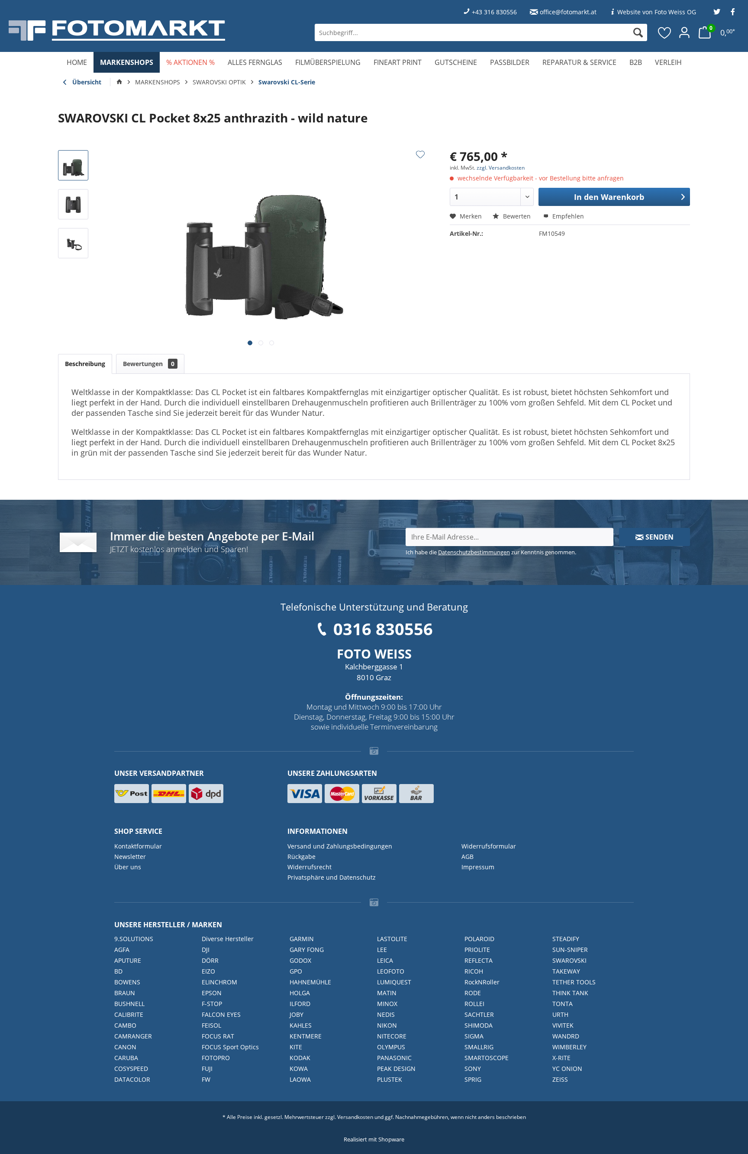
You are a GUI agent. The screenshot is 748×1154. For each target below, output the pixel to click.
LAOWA (300, 1079)
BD (118, 971)
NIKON (387, 1025)
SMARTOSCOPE (486, 1058)
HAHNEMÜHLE (310, 982)
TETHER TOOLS (574, 982)
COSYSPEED (131, 1068)
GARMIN (302, 939)
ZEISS (560, 1079)
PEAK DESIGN (396, 1068)
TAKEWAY (566, 971)
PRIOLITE (477, 949)
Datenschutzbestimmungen (474, 552)
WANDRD (565, 1036)
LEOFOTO (390, 971)
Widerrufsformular (488, 846)
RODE (472, 993)
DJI (206, 949)
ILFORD (300, 1004)
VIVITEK (563, 1025)
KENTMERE (306, 1036)
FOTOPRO (216, 1058)
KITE (296, 1047)
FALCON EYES (221, 1014)
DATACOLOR (132, 1079)
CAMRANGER (133, 1036)
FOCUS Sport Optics (230, 1047)
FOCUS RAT (218, 1036)
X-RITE (561, 1058)
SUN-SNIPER (570, 949)
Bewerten (516, 216)
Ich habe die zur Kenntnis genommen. (491, 552)
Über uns (127, 867)
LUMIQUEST (394, 982)
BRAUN (124, 993)
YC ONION (567, 1068)
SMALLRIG (478, 1047)
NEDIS (386, 1014)
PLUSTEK (389, 1079)
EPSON (212, 993)
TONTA (562, 1004)
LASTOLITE (392, 939)
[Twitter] (717, 12)
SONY (472, 1068)
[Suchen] (638, 32)
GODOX (300, 960)
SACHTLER (479, 1014)
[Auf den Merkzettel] (420, 154)
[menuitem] (481, 32)
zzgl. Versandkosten (501, 167)
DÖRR (210, 960)
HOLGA (300, 993)
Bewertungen (148, 364)
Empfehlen (567, 216)
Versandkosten (355, 1117)
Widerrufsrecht (309, 867)
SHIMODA (478, 1025)
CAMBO (125, 1025)
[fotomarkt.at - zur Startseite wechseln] (136, 30)
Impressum (477, 867)
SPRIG (472, 1079)
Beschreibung (85, 364)
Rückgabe (301, 856)
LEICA (385, 960)
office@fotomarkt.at (568, 12)
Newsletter (130, 856)
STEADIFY (565, 939)
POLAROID (479, 939)
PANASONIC (394, 1058)
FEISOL (211, 1025)
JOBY (296, 1014)
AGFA (121, 949)
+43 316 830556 (494, 12)
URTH (560, 1014)
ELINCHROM (219, 982)
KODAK (300, 1058)
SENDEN (659, 537)
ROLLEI (474, 1004)
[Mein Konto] (684, 32)
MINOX (387, 1004)
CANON (125, 1047)
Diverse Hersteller (228, 939)
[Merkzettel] (665, 32)
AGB (467, 856)
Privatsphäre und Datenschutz (331, 877)
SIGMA (474, 1036)
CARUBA (126, 1058)
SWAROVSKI (569, 960)
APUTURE (127, 960)
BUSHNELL (129, 1004)
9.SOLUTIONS (133, 939)
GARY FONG (307, 949)
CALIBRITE (128, 1014)
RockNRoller (482, 982)
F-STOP (212, 1004)
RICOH (473, 971)
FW (206, 1079)
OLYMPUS (391, 1047)
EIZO (208, 971)
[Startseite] (119, 82)
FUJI (207, 1068)
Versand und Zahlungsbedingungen (339, 846)
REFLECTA (478, 960)
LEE (382, 949)
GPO (296, 971)
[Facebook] (732, 12)
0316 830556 (383, 628)
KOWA (299, 1068)
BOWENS (127, 982)
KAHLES (301, 1025)
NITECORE (391, 1036)
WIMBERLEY (569, 1047)
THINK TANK (570, 993)
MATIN (387, 993)
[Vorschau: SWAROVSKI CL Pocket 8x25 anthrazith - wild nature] (73, 165)
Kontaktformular (138, 846)
